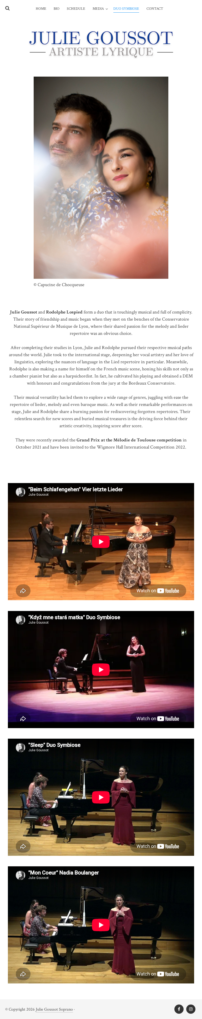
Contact (155, 8)
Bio (56, 8)
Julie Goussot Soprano (54, 1009)
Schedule (76, 8)
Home (41, 8)
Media (98, 8)
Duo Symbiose (126, 8)
